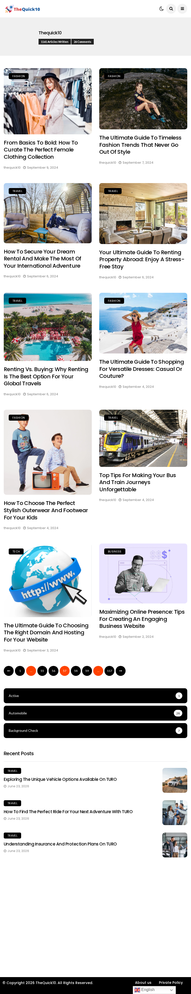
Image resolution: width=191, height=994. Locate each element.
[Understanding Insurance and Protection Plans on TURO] (174, 845)
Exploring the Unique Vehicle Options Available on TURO (60, 779)
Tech (16, 551)
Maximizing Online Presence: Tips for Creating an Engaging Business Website (142, 619)
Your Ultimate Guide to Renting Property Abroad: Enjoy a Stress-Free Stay (141, 259)
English (147, 990)
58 (76, 671)
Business (115, 551)
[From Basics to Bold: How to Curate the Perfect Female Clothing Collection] (48, 101)
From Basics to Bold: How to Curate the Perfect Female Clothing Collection (41, 150)
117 (109, 671)
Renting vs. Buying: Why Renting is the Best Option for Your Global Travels (46, 376)
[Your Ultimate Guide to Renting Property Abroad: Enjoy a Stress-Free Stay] (143, 213)
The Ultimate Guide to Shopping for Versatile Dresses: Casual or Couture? (141, 369)
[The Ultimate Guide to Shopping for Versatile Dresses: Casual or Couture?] (143, 323)
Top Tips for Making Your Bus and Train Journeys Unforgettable (137, 482)
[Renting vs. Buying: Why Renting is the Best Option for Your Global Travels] (48, 327)
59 (87, 671)
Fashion (18, 76)
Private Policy (171, 982)
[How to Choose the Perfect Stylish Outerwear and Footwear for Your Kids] (48, 452)
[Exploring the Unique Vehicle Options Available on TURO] (174, 780)
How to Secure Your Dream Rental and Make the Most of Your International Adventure (42, 259)
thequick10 (50, 33)
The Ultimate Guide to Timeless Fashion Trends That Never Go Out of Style (140, 145)
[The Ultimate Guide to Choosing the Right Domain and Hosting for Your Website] (48, 580)
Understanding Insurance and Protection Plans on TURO (60, 844)
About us (143, 982)
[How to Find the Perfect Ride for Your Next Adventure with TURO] (174, 812)
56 (53, 671)
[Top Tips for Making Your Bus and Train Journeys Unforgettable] (143, 438)
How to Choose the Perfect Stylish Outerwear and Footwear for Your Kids (46, 510)
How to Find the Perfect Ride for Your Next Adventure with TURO (68, 812)
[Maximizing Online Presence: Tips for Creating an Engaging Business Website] (143, 573)
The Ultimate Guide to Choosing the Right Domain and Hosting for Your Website (46, 633)
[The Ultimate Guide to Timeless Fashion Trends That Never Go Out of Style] (143, 98)
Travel (17, 191)
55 (42, 671)
